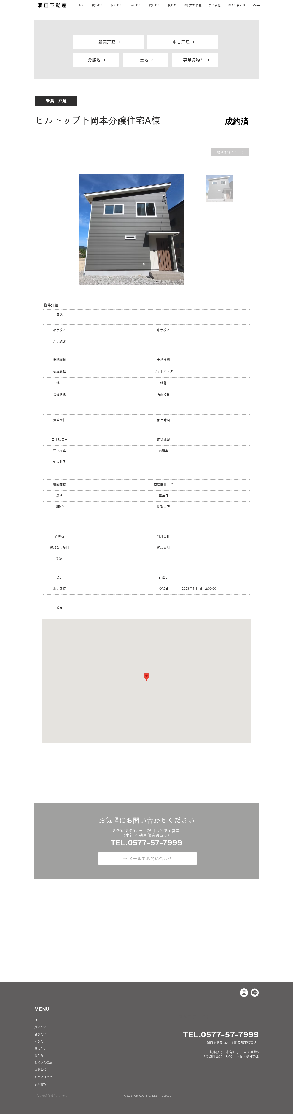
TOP (37, 1020)
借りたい (40, 1034)
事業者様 (40, 1069)
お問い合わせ (43, 1076)
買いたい (40, 1027)
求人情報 (40, 1084)
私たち (38, 1055)
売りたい (40, 1041)
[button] (172, 5)
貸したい (40, 1048)
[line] (255, 992)
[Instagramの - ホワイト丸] (244, 992)
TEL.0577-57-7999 (221, 1034)
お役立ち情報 (43, 1062)
